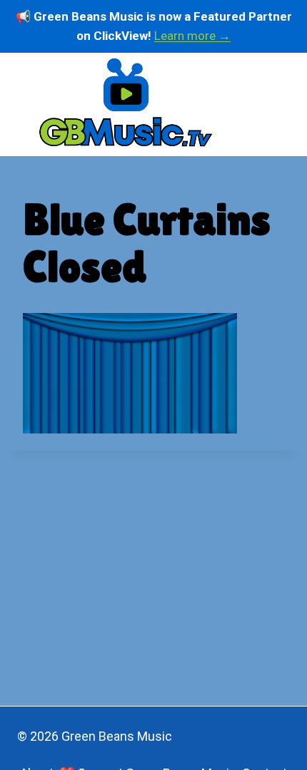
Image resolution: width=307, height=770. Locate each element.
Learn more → (192, 36)
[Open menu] (259, 104)
